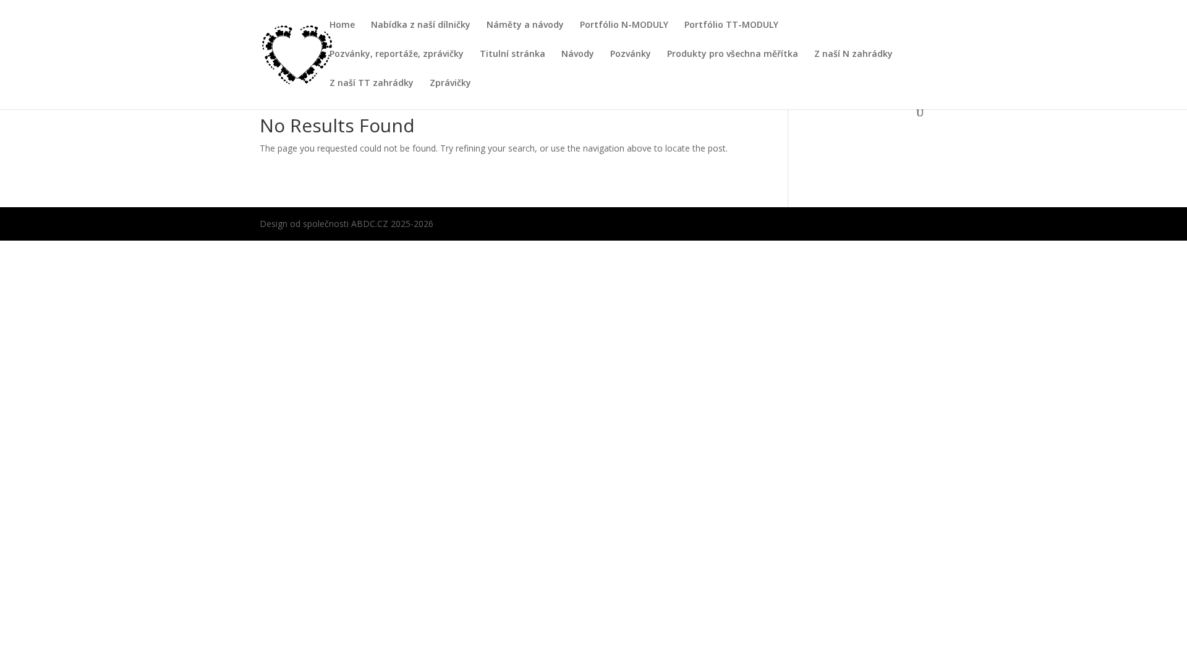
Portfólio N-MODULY (624, 25)
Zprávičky (450, 83)
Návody (577, 54)
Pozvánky (630, 54)
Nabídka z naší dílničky (420, 25)
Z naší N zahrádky (853, 54)
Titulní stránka (512, 54)
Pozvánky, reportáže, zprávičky (397, 54)
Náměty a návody (525, 25)
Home (342, 25)
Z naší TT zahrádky (372, 83)
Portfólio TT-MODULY (731, 25)
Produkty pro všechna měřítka (732, 54)
